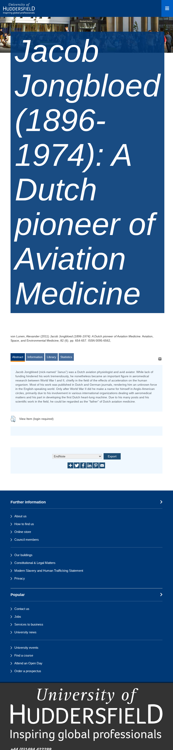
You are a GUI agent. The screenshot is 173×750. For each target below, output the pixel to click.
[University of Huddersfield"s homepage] (86, 714)
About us (20, 516)
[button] (13, 419)
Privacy (19, 578)
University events (26, 647)
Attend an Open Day (28, 663)
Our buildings (23, 555)
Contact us (21, 609)
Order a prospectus (27, 671)
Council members (26, 539)
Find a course (23, 655)
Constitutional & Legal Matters (34, 563)
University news (25, 632)
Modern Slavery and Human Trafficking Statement (48, 570)
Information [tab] (35, 357)
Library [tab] (51, 357)
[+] (159, 359)
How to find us (24, 524)
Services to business (28, 624)
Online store (22, 532)
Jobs (17, 616)
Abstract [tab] (17, 357)
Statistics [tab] (66, 357)
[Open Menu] (167, 8)
